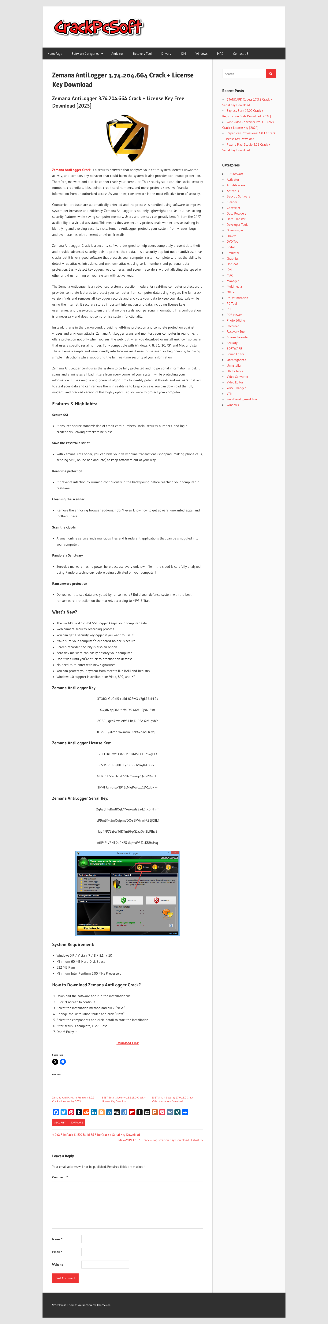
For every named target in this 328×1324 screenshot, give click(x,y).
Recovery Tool (142, 53)
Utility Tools (235, 371)
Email (57, 1252)
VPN (230, 394)
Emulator (233, 253)
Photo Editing (236, 320)
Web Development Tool (242, 399)
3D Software (235, 174)
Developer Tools (237, 224)
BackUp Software (238, 196)
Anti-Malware (236, 185)
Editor (231, 247)
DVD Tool (233, 241)
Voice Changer (236, 388)
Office (230, 292)
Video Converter (237, 377)
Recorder (233, 326)
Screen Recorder (237, 337)
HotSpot (232, 264)
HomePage (54, 53)
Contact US (240, 53)
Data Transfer (236, 219)
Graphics (233, 258)
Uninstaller (234, 365)
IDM (183, 53)
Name (57, 1239)
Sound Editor (235, 354)
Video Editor (235, 382)
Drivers (166, 53)
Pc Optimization (237, 298)
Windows (201, 53)
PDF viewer (234, 315)
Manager (233, 281)
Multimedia (234, 286)
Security (60, 1122)
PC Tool (232, 303)
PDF (229, 309)
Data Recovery (236, 213)
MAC (220, 53)
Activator (233, 179)
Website (57, 1264)
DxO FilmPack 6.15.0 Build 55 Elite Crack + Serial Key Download (97, 1135)
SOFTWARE (76, 1122)
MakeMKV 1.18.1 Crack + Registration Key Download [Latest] (159, 1140)
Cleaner (232, 202)
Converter (233, 208)
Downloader (235, 230)
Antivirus (117, 53)
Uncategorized (236, 360)
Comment (60, 1177)
